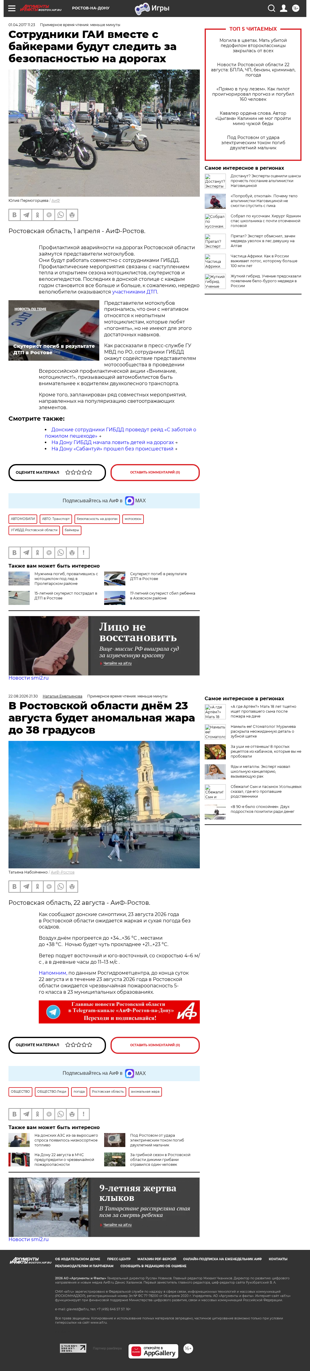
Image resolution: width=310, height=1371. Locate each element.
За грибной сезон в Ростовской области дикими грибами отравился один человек (160, 1159)
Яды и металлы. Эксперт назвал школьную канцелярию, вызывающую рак (260, 771)
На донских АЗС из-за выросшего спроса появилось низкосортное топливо (66, 1140)
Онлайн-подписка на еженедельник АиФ (222, 1259)
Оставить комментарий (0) (155, 472)
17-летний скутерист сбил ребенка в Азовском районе (162, 595)
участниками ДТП (134, 292)
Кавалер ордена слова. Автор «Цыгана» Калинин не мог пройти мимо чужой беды (253, 118)
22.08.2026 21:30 (23, 696)
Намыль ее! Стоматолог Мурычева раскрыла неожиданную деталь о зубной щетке (263, 731)
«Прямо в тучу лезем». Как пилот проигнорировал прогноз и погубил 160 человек (253, 94)
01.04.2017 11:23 (21, 24)
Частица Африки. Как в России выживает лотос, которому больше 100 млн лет (264, 261)
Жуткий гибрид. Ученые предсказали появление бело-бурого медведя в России (266, 281)
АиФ (55, 200)
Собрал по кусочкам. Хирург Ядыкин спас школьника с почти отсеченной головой (266, 221)
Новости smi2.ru (28, 678)
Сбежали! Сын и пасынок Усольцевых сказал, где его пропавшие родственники (266, 791)
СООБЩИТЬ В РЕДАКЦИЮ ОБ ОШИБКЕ (153, 1266)
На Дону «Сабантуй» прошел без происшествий (112, 449)
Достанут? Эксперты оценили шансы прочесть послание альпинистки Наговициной (266, 181)
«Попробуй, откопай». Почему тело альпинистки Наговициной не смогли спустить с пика (264, 201)
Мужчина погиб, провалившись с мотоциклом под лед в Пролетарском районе (66, 579)
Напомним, (53, 973)
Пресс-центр (118, 1259)
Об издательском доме (77, 1259)
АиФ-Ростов (62, 872)
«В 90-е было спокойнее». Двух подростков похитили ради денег (263, 809)
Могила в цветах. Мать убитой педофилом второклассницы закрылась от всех (253, 45)
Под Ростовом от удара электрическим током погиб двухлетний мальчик (253, 143)
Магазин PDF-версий (156, 1259)
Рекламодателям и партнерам (84, 1266)
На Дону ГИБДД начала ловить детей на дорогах (112, 442)
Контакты (278, 1259)
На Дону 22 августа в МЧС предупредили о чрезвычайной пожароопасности (64, 1159)
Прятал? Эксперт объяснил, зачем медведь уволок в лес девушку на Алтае (263, 241)
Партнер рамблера (107, 1348)
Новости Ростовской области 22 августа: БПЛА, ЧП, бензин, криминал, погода (253, 70)
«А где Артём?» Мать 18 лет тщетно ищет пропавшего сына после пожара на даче (263, 711)
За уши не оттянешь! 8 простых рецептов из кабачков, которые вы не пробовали (266, 751)
